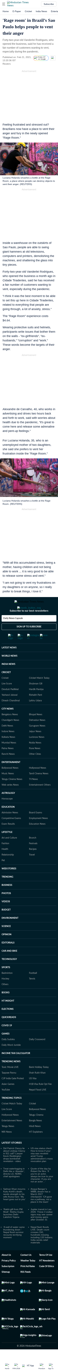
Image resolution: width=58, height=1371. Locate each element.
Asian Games (8, 1097)
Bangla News (35, 1133)
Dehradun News (37, 733)
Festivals (33, 856)
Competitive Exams (11, 831)
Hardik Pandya (36, 702)
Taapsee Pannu (9, 1086)
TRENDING (7, 890)
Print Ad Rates (27, 1279)
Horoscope (7, 812)
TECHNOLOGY (9, 972)
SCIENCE (6, 939)
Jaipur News (35, 744)
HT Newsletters (46, 1274)
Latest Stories (12, 1155)
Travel (32, 868)
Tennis (32, 992)
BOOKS (6, 1005)
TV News (33, 792)
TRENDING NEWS (11, 1074)
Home (6, 11)
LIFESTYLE (7, 845)
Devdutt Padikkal (10, 702)
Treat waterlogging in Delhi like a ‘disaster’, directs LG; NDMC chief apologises (14, 1185)
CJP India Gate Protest (13, 1091)
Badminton (7, 986)
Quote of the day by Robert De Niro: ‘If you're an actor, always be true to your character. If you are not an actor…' (42, 1188)
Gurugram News (37, 739)
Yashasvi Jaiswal (9, 708)
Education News (37, 837)
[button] (4, 4)
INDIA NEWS (8, 677)
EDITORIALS (8, 956)
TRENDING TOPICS (12, 1111)
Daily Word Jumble (11, 1058)
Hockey (5, 992)
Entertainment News (12, 1133)
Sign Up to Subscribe (29, 640)
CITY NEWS (8, 722)
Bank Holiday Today (39, 1080)
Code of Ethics (46, 1279)
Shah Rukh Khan (37, 1086)
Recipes (33, 862)
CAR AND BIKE (9, 964)
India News (41, 11)
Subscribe (49, 4)
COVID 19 (7, 1038)
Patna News (8, 761)
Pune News (34, 761)
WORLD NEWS (9, 669)
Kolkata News (8, 750)
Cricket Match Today (39, 691)
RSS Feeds (25, 1285)
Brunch (32, 851)
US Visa (32, 1091)
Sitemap (6, 1285)
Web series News (10, 798)
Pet (3, 873)
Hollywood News (37, 781)
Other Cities (35, 767)
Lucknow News (36, 750)
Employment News (38, 831)
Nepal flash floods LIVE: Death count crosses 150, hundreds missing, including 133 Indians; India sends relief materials (42, 1248)
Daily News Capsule (13, 631)
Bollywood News (10, 781)
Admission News (10, 825)
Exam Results (8, 837)
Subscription (8, 1279)
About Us (6, 1268)
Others (5, 997)
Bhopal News (35, 727)
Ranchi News (8, 767)
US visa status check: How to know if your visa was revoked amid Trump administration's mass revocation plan (42, 1167)
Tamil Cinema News (38, 786)
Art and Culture (9, 851)
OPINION (6, 947)
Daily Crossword (37, 1052)
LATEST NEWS (9, 661)
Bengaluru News (10, 727)
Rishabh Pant (35, 708)
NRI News (7, 1145)
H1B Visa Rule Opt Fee (40, 1097)
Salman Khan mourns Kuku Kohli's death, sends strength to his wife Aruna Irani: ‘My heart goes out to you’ (14, 1207)
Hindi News (35, 1139)
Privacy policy (9, 1274)
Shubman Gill (35, 697)
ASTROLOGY (8, 806)
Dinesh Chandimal (11, 713)
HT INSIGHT (8, 1014)
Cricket (28, 11)
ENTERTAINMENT (11, 775)
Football (33, 986)
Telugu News (8, 1139)
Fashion (5, 856)
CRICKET (6, 685)
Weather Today (27, 1274)
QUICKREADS (9, 1030)
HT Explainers (36, 1145)
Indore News (8, 744)
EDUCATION (8, 820)
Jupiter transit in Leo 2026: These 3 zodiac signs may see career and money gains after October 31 (42, 1227)
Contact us (25, 1268)
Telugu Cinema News (12, 792)
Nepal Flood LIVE (37, 1103)
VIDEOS (6, 914)
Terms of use (45, 1268)
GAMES (6, 1047)
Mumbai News (9, 756)
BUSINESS (7, 898)
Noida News (35, 756)
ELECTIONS (8, 1022)
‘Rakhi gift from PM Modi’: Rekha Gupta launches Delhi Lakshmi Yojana (13, 1226)
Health (5, 862)
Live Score (7, 697)
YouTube (6, 1103)
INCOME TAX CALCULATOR (16, 1066)
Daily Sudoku (8, 1052)
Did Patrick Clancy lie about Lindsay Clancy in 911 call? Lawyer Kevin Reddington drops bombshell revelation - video (14, 1167)
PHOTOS (6, 906)
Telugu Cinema (36, 1128)
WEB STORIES (9, 881)
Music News (8, 786)
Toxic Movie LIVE (10, 1080)
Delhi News (7, 739)
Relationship (8, 868)
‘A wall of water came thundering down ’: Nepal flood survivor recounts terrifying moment (14, 1245)
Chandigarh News (10, 733)
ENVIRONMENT (10, 931)
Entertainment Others (40, 798)
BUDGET (6, 923)
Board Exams (35, 825)
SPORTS (6, 980)
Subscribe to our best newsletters (29, 623)
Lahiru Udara (35, 713)
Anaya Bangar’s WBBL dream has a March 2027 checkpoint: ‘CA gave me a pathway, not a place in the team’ (41, 1208)
